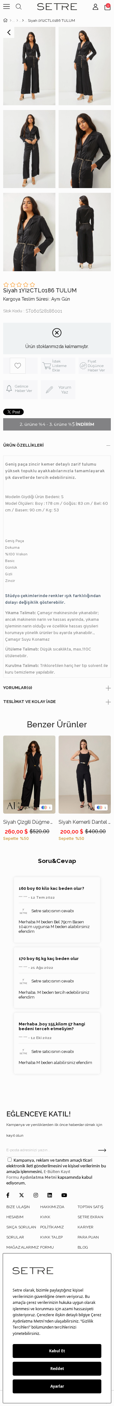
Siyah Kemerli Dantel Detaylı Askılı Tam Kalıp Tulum (85, 822)
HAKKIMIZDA (52, 1207)
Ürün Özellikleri (23, 445)
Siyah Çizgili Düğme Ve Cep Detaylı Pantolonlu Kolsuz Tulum (29, 822)
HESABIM (14, 1217)
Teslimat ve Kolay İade (29, 701)
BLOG (83, 1247)
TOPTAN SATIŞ (90, 1207)
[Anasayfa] (10, 20)
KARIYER (85, 1227)
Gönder (102, 1150)
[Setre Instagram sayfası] (36, 1196)
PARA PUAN (88, 1237)
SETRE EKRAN (90, 1217)
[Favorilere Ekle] (23, 366)
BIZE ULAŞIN (18, 1207)
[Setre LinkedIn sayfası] (50, 1196)
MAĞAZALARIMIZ (22, 1247)
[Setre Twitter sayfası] (21, 1196)
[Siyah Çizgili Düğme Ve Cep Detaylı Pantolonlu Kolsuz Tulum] (29, 775)
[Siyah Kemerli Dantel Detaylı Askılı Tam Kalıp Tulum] (85, 775)
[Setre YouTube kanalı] (64, 1196)
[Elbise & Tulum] (17, 20)
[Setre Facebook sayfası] (8, 1196)
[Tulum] (23, 20)
